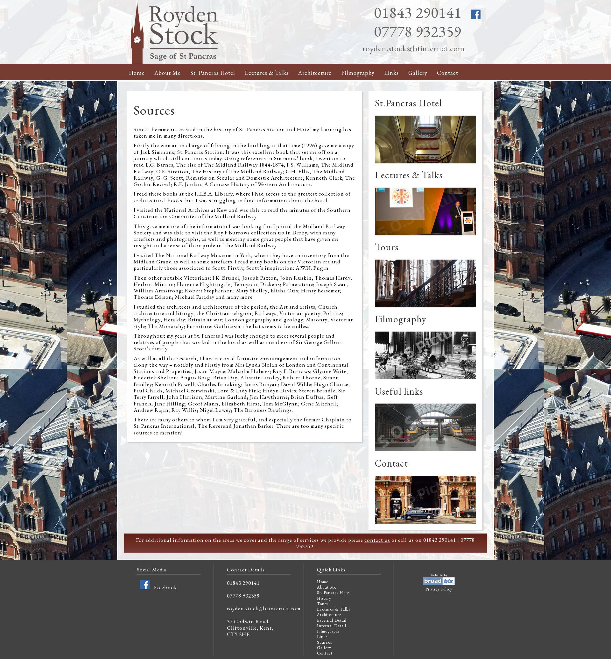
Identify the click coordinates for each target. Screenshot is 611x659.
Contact (447, 72)
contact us (377, 539)
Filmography (358, 72)
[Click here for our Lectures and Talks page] (425, 235)
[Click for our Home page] (175, 62)
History (324, 598)
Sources (324, 642)
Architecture (315, 72)
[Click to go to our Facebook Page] (145, 587)
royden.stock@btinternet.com (413, 48)
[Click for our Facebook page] (476, 17)
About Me (167, 72)
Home (137, 72)
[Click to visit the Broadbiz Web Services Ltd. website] (439, 583)
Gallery (417, 72)
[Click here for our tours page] (425, 307)
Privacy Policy (439, 589)
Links (391, 72)
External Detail (332, 620)
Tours (322, 603)
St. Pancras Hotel (212, 72)
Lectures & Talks (267, 72)
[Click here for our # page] (425, 379)
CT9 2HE (238, 634)
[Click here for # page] (425, 163)
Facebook (165, 587)
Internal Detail (331, 625)
